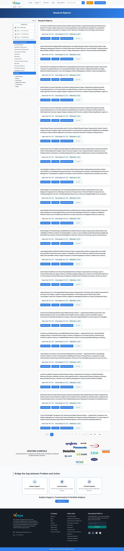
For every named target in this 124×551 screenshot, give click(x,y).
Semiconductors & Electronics (21, 49)
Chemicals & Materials (19, 68)
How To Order (54, 529)
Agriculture (16, 63)
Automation (17, 56)
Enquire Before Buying (66, 38)
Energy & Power (18, 58)
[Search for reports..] (83, 2)
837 (95, 434)
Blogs (52, 518)
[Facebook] (100, 532)
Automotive (17, 54)
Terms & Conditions (55, 531)
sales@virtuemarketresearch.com (23, 532)
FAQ (52, 520)
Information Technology (20, 51)
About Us (53, 516)
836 (91, 434)
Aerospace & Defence (19, 66)
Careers (52, 523)
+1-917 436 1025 (19, 535)
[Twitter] (93, 532)
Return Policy (54, 527)
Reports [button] (37, 2)
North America (19, 76)
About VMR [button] (60, 2)
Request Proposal (100, 2)
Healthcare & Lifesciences (20, 47)
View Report (55, 38)
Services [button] (45, 2)
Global (17, 86)
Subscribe (97, 527)
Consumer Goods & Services (21, 61)
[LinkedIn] (89, 532)
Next (100, 434)
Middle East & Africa (20, 82)
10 (83, 434)
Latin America (18, 84)
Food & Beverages (18, 44)
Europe (17, 78)
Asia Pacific (18, 80)
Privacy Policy (54, 525)
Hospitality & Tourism (19, 70)
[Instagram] (96, 532)
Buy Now (78, 38)
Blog (53, 2)
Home (31, 2)
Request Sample (45, 38)
